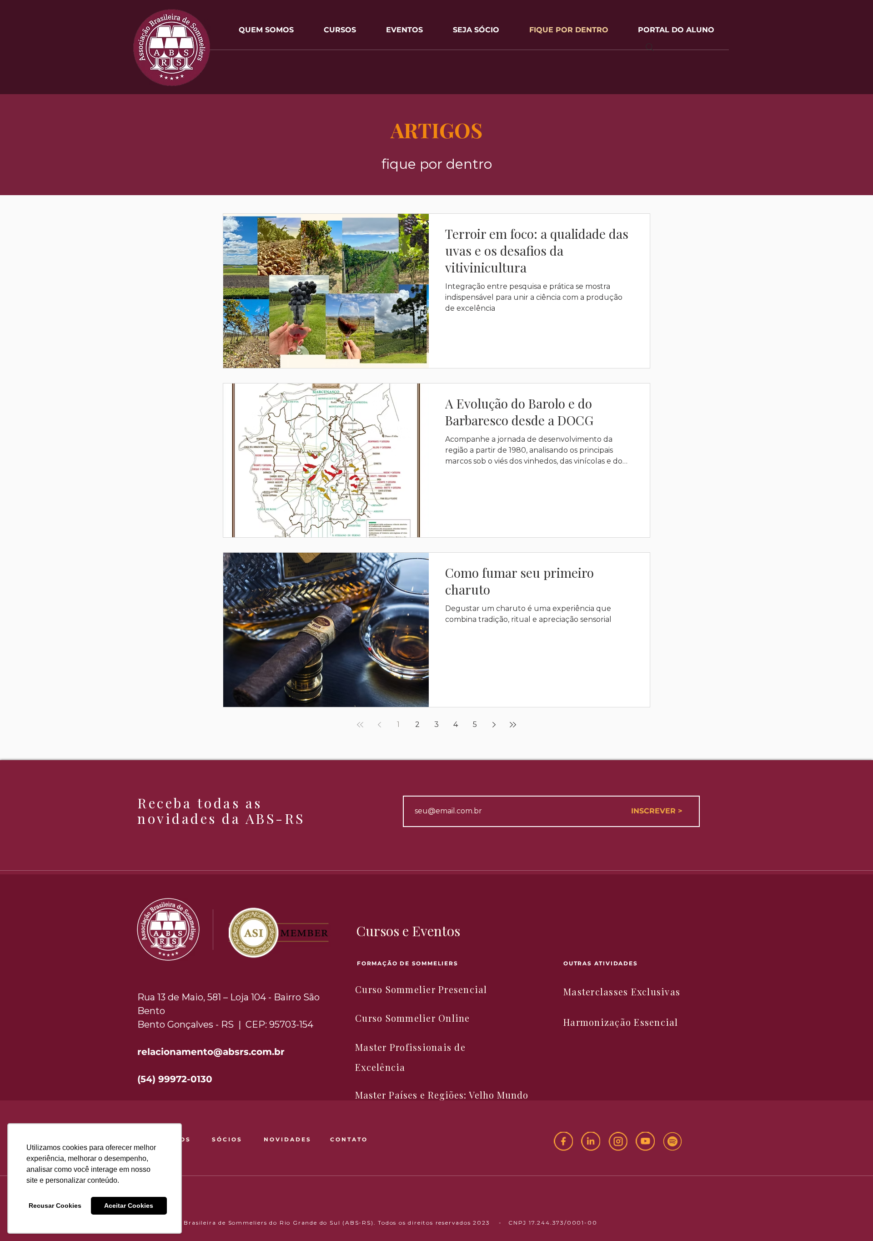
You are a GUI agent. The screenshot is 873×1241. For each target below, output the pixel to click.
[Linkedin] (590, 1141)
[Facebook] (563, 1141)
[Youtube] (645, 1141)
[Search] (649, 47)
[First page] (360, 724)
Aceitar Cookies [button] (128, 1205)
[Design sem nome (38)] (672, 1141)
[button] (404, 26)
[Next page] (494, 724)
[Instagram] (617, 1141)
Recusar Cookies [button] (55, 1205)
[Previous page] (379, 724)
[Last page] (513, 724)
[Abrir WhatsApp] (850, 1218)
